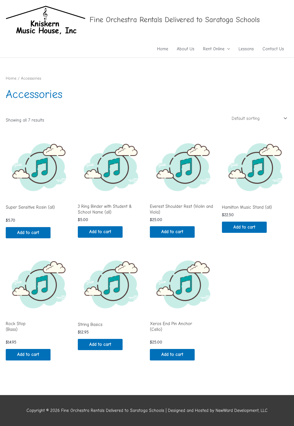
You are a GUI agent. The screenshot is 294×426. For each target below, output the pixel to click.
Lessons (246, 48)
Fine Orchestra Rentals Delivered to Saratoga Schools (175, 20)
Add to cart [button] (28, 232)
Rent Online (214, 48)
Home (162, 48)
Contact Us (273, 48)
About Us (185, 48)
